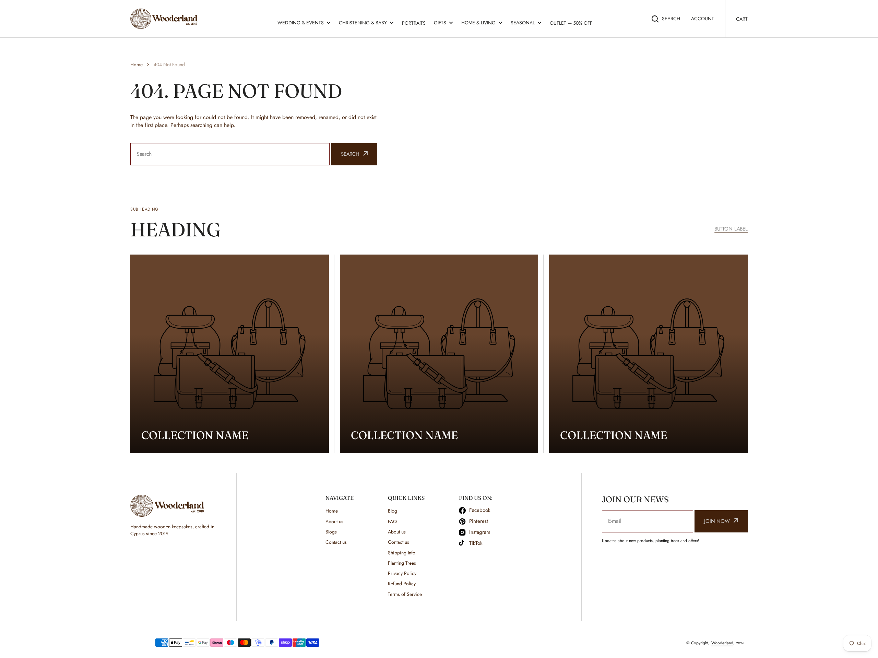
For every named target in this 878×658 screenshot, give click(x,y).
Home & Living (478, 22)
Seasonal (523, 22)
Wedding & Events (300, 22)
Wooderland (722, 643)
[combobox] (230, 154)
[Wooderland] (165, 19)
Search (671, 18)
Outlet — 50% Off (571, 23)
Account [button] (702, 18)
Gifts (440, 22)
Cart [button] (742, 18)
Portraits (414, 23)
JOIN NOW (717, 521)
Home (136, 64)
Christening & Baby (363, 22)
